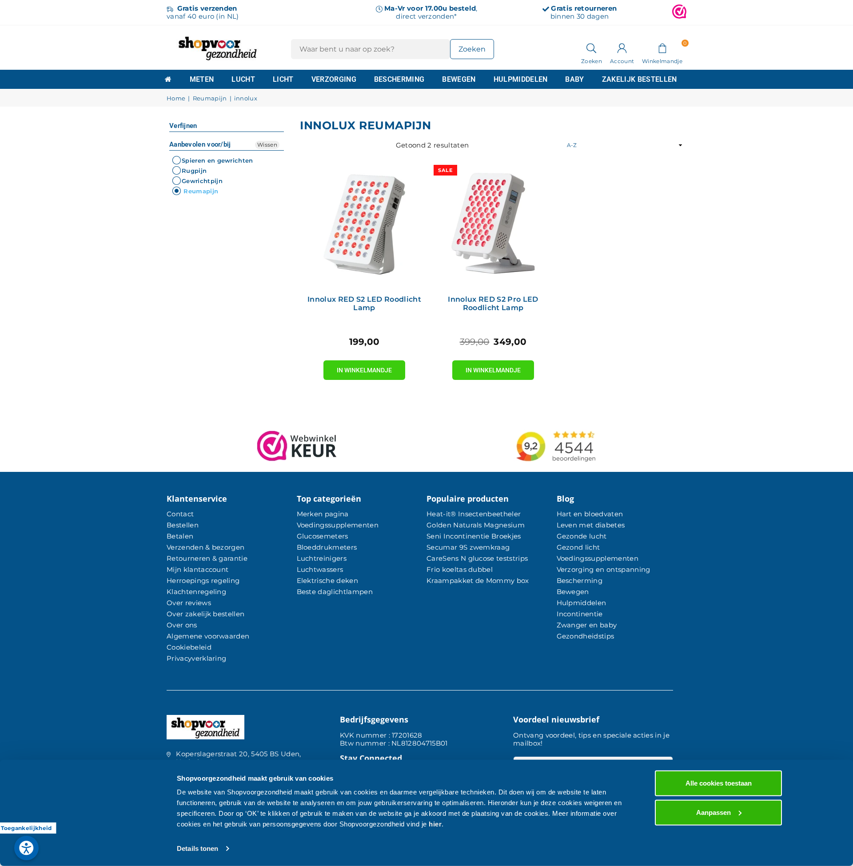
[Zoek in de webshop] (591, 48)
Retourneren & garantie (207, 558)
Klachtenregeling (196, 591)
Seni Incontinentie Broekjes (473, 536)
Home (176, 98)
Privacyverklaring (196, 658)
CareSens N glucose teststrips (477, 558)
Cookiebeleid (189, 647)
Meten (202, 79)
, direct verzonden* (430, 12)
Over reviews (189, 603)
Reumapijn (210, 98)
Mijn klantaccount (197, 569)
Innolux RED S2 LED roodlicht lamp (364, 303)
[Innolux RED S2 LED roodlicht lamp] (364, 224)
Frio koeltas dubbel (459, 569)
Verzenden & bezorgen (205, 547)
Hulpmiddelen (521, 79)
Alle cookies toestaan (719, 783)
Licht (283, 79)
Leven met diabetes (591, 525)
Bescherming (399, 79)
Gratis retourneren (584, 8)
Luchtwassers (320, 569)
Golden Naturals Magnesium (475, 525)
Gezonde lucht (582, 536)
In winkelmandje (364, 367)
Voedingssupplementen (338, 525)
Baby (574, 79)
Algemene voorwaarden (208, 636)
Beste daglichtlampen (335, 591)
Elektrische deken (327, 580)
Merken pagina (323, 514)
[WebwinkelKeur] (679, 12)
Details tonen (197, 848)
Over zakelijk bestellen (205, 614)
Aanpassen (713, 812)
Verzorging (333, 79)
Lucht (243, 79)
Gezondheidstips (585, 636)
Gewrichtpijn (202, 180)
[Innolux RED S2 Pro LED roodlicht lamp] (493, 224)
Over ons (182, 625)
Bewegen (458, 79)
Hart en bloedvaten (590, 514)
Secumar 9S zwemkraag (468, 547)
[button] (662, 48)
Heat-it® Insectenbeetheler (473, 514)
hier (435, 824)
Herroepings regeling (203, 580)
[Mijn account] (622, 48)
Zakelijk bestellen (639, 79)
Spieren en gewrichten (217, 160)
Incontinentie (580, 614)
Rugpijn (194, 170)
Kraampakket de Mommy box (477, 580)
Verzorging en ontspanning (603, 569)
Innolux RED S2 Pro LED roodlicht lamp (493, 303)
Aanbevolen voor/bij (200, 144)
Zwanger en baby (587, 625)
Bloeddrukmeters (327, 547)
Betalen (180, 536)
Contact (180, 514)
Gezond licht (578, 547)
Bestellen (183, 525)
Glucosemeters (322, 536)
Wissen (267, 144)
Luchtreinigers (322, 558)
